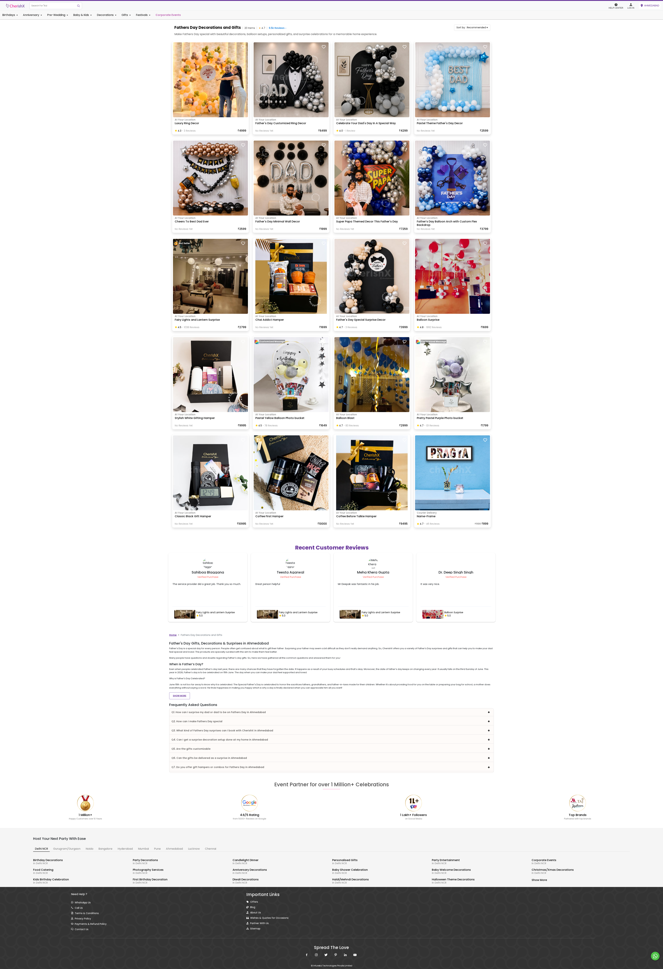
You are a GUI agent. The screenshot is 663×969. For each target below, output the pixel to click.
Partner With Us (259, 923)
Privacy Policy (83, 918)
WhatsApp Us (83, 902)
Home (173, 635)
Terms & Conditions (87, 913)
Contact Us (81, 929)
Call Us (79, 908)
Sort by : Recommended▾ (472, 27)
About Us (255, 912)
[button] (52, 5)
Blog (252, 907)
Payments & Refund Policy (91, 924)
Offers (254, 902)
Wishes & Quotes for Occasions (269, 918)
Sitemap (255, 928)
